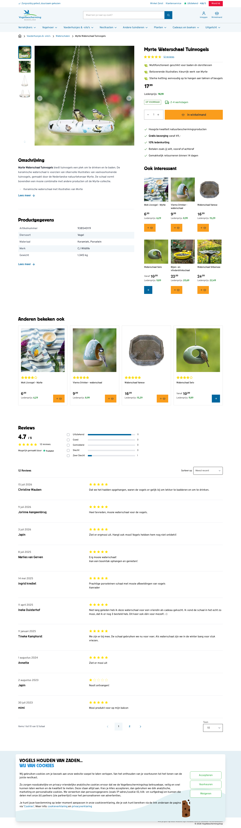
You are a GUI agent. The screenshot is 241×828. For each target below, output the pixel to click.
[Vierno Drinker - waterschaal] (183, 190)
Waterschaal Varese (207, 205)
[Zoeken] (168, 15)
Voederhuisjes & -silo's (76, 27)
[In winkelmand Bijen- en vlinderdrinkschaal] (176, 290)
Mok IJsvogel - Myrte (155, 205)
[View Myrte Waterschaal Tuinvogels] (24, 52)
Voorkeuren (206, 784)
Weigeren (205, 793)
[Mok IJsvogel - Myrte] (156, 190)
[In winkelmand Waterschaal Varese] (203, 228)
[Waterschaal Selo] (156, 252)
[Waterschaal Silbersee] (209, 252)
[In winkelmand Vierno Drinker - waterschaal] (176, 228)
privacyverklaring (82, 806)
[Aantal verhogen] (160, 115)
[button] (152, 57)
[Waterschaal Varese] (209, 190)
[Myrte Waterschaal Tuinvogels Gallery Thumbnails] (24, 96)
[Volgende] (129, 98)
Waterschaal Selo (153, 267)
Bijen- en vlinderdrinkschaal (180, 269)
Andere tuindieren (133, 27)
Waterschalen (63, 36)
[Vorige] (39, 98)
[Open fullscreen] (84, 96)
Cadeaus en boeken (184, 27)
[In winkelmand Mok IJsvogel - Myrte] (150, 228)
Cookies (29, 806)
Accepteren (206, 775)
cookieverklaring (58, 806)
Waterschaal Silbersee (208, 267)
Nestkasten (106, 27)
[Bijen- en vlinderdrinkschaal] (183, 252)
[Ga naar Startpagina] (19, 36)
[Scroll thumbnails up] (24, 49)
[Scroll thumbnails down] (24, 141)
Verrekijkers (25, 27)
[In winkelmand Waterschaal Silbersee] (203, 290)
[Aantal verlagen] (146, 115)
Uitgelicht (211, 27)
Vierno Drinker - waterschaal (179, 207)
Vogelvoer (48, 27)
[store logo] (30, 15)
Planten (158, 27)
